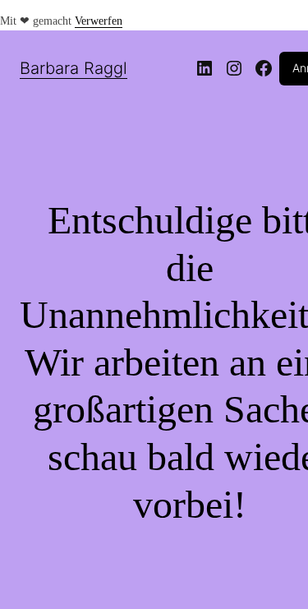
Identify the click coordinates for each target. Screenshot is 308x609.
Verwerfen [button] (98, 21)
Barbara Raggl (73, 68)
